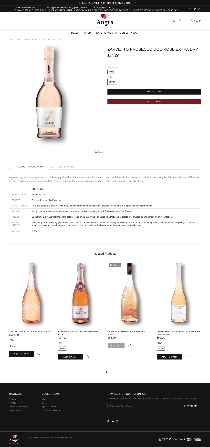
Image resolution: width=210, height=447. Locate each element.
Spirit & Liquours (50, 406)
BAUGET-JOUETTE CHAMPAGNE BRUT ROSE (78, 333)
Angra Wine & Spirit (105, 21)
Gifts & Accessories (51, 410)
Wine (44, 399)
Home (11, 40)
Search (12, 399)
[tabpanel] (129, 308)
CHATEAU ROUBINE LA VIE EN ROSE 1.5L (30, 331)
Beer (44, 403)
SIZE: (110, 77)
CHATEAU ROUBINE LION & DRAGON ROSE (126, 333)
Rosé (18, 40)
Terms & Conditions (18, 406)
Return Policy (15, 410)
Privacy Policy (16, 403)
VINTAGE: (112, 67)
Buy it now (154, 101)
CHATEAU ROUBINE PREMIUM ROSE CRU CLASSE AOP (178, 333)
